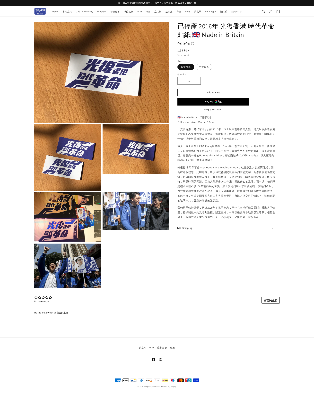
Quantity (181, 74)
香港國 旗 (162, 347)
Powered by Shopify (168, 387)
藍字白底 (186, 67)
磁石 (172, 347)
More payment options (213, 109)
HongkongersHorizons (152, 387)
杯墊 (151, 347)
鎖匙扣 (142, 347)
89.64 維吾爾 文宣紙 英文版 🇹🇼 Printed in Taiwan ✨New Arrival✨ (42, 383)
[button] (263, 11)
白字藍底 (204, 67)
